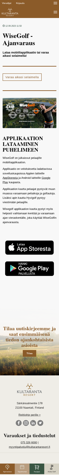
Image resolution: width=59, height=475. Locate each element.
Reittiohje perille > (30, 414)
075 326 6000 (29, 442)
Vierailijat (6, 3)
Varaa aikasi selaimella (22, 77)
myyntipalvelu (29, 447)
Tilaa (30, 353)
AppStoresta (10, 177)
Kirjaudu (20, 3)
